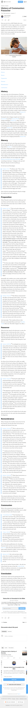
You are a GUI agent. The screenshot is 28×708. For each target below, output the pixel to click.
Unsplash (14, 56)
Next (24, 622)
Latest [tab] (6, 647)
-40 (18, 119)
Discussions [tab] (11, 647)
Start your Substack (10, 702)
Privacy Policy (14, 690)
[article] (14, 655)
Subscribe (20, 1)
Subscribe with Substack (15, 684)
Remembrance (4, 84)
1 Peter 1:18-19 (6, 532)
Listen (25, 16)
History (3, 72)
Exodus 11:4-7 (6, 169)
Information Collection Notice (16, 688)
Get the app (20, 702)
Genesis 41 (13, 120)
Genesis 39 (4, 119)
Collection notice (23, 698)
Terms (17, 698)
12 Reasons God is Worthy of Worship (9, 652)
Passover (3, 81)
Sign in (25, 1)
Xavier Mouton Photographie (15, 55)
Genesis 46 (22, 136)
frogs (14, 159)
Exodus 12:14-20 (7, 428)
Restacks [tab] (10, 631)
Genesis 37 (22, 112)
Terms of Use (20, 687)
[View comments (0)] (5, 20)
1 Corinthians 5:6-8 (7, 515)
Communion (4, 87)
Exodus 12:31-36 (7, 379)
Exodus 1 (9, 147)
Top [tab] (2, 647)
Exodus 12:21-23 (7, 296)
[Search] (25, 647)
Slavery (2, 75)
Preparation (4, 78)
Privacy (13, 698)
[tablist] (6, 631)
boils (19, 159)
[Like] (2, 20)
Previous (5, 622)
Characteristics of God (6, 654)
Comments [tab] (4, 631)
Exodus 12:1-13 (6, 208)
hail (16, 159)
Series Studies (4, 5)
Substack (8, 705)
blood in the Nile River (6, 159)
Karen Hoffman (7, 15)
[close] (24, 662)
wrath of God (21, 566)
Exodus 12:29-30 (7, 344)
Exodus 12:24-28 (7, 475)
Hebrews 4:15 (6, 554)
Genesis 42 (9, 127)
